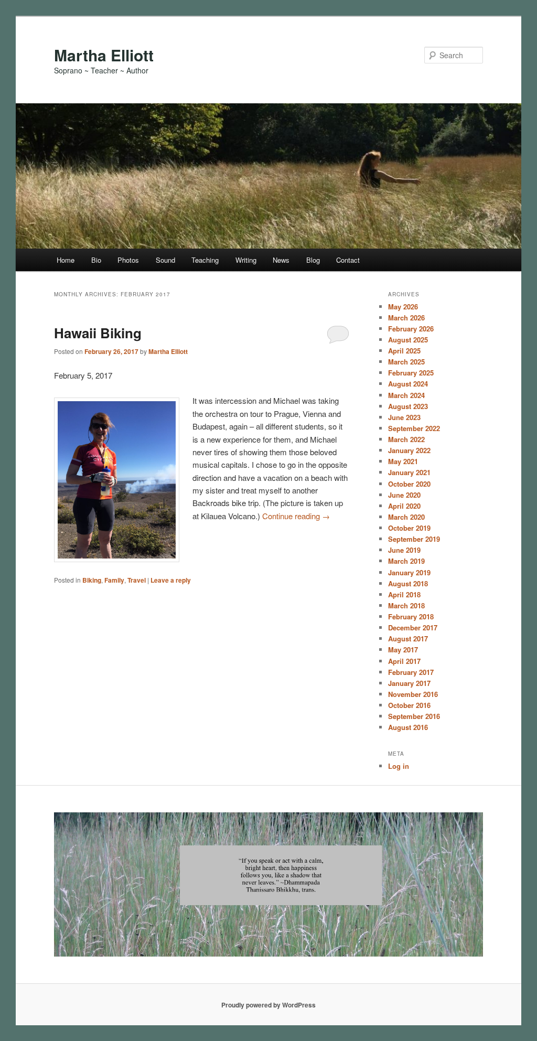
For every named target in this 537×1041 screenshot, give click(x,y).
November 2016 (413, 694)
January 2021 (409, 472)
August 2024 (408, 384)
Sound (165, 260)
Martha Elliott (104, 55)
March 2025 (406, 362)
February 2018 (411, 616)
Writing (245, 260)
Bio (96, 260)
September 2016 (414, 716)
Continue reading (296, 515)
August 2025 (408, 340)
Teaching (205, 260)
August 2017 (408, 638)
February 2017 (411, 672)
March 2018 (406, 605)
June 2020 (404, 495)
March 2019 (406, 561)
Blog (313, 260)
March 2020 (406, 517)
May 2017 (403, 649)
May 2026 (403, 307)
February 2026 (411, 329)
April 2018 (404, 594)
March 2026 (406, 318)
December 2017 (412, 627)
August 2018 (408, 583)
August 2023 (408, 406)
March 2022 (406, 439)
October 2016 (409, 705)
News (281, 260)
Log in (398, 766)
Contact (348, 260)
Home (65, 260)
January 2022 (409, 450)
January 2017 (409, 683)
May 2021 (403, 461)
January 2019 (409, 572)
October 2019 (409, 528)
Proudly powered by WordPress (268, 1005)
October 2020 (409, 484)
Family (114, 580)
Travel (136, 580)
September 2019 (414, 539)
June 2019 (404, 550)
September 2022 (414, 428)
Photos (128, 260)
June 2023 (404, 417)
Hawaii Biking (98, 332)
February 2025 (411, 373)
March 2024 (406, 395)
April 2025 (404, 351)
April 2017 (404, 661)
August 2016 (408, 727)
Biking (91, 580)
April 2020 (404, 506)
